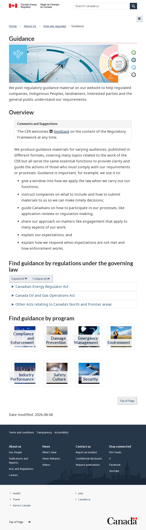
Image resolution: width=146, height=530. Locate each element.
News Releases (51, 458)
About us (15, 446)
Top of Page (16, 522)
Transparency (44, 432)
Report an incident (86, 452)
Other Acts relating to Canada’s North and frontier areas (63, 304)
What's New (49, 452)
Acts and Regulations (21, 468)
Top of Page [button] (127, 400)
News (46, 446)
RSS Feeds (115, 452)
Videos (46, 464)
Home (13, 26)
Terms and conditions (21, 432)
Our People (15, 452)
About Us (30, 26)
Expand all (18, 278)
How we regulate (54, 26)
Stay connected (120, 446)
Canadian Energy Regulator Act (41, 286)
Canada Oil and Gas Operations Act (45, 295)
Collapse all (40, 278)
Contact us (83, 446)
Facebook (115, 464)
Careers (13, 475)
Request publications (88, 464)
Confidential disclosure (89, 458)
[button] (139, 19)
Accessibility (61, 432)
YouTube (114, 471)
